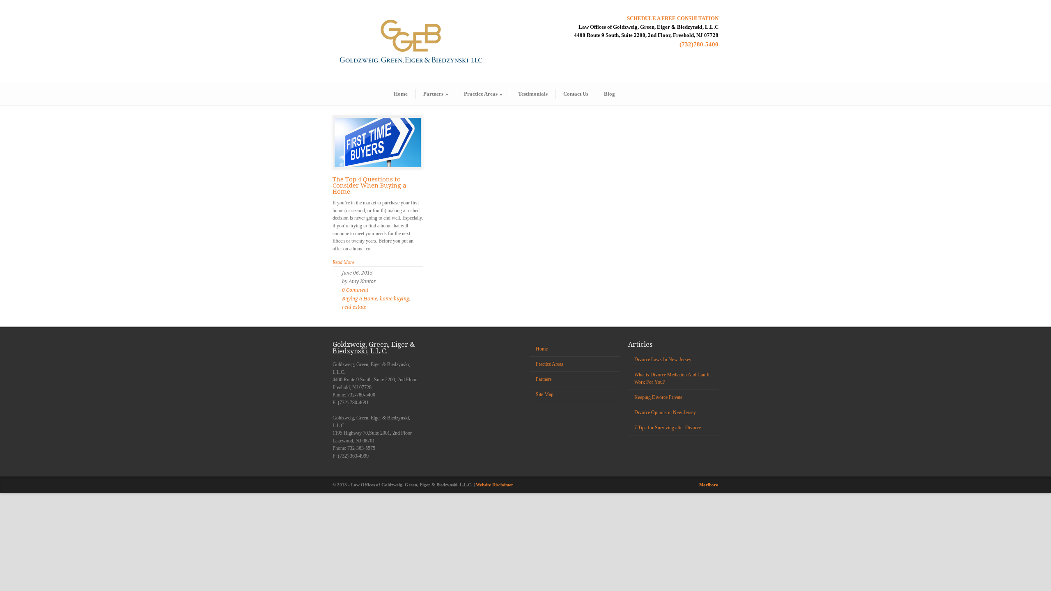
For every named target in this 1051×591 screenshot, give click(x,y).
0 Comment (355, 290)
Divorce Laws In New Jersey (662, 359)
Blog (609, 94)
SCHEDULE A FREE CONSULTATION (672, 18)
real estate (354, 307)
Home (401, 94)
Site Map (544, 394)
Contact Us (575, 94)
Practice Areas (483, 94)
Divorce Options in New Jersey (665, 412)
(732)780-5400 (698, 44)
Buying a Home (359, 299)
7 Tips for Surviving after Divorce (667, 428)
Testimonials (533, 94)
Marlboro (708, 484)
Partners (435, 94)
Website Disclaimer (494, 484)
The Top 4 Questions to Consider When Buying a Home (369, 185)
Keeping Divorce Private (658, 397)
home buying (394, 299)
